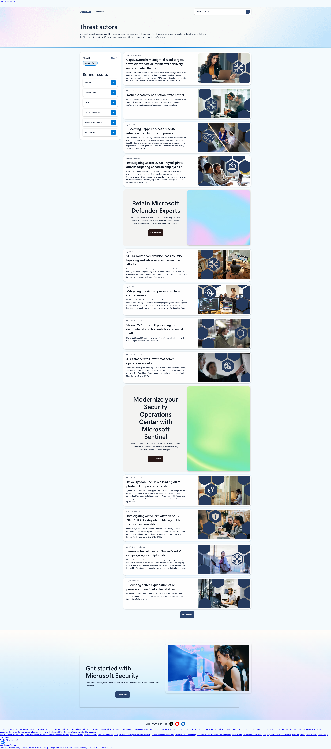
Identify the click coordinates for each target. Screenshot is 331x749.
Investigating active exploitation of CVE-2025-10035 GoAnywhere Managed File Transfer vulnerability (154, 520)
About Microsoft (255, 735)
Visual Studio (237, 735)
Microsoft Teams (76, 735)
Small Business (107, 735)
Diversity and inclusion (308, 735)
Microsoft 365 (43, 735)
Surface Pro (4, 729)
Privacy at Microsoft (283, 735)
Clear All (114, 58)
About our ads (106, 748)
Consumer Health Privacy (10, 748)
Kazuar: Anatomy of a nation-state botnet (155, 95)
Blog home (86, 12)
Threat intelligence (92, 112)
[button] (187, 614)
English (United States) (9, 740)
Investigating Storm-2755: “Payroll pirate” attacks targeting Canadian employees (155, 165)
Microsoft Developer (127, 735)
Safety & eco (87, 748)
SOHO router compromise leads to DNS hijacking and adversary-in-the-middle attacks (154, 260)
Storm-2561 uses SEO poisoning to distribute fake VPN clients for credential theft (154, 329)
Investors (295, 735)
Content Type (90, 92)
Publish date (90, 132)
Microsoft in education (262, 729)
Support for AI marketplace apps (161, 735)
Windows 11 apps (129, 729)
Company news (269, 735)
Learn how (122, 695)
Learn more (155, 459)
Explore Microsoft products (111, 729)
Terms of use (67, 748)
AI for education (90, 732)
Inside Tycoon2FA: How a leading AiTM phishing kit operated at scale (153, 484)
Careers (246, 735)
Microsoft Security (17, 735)
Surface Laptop (16, 729)
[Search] (248, 12)
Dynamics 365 (31, 735)
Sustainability (5, 737)
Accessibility (323, 735)
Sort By (88, 82)
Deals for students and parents (71, 732)
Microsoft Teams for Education (301, 729)
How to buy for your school (19, 732)
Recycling (96, 748)
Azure (116, 735)
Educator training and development (45, 732)
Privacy (46, 748)
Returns (186, 729)
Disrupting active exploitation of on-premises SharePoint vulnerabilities (151, 587)
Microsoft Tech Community (185, 735)
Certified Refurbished (210, 729)
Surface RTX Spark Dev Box (50, 729)
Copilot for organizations (71, 729)
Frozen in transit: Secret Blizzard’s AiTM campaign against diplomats (153, 553)
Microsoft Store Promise (228, 729)
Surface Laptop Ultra (30, 729)
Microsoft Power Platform (59, 735)
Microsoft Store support (172, 729)
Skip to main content (8, 1)
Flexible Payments (245, 729)
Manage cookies (55, 748)
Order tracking (195, 729)
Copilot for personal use (90, 729)
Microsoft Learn (141, 735)
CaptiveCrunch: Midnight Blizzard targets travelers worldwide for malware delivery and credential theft (155, 64)
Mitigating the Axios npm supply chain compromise (153, 293)
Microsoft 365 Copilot (92, 735)
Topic (87, 102)
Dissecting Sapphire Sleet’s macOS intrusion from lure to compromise (150, 131)
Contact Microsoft (35, 748)
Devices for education (280, 729)
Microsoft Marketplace (206, 735)
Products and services (93, 122)
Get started (155, 233)
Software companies (223, 735)
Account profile (142, 729)
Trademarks (77, 748)
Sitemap (24, 748)
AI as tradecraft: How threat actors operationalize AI (150, 361)
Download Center (156, 729)
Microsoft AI (5, 735)
